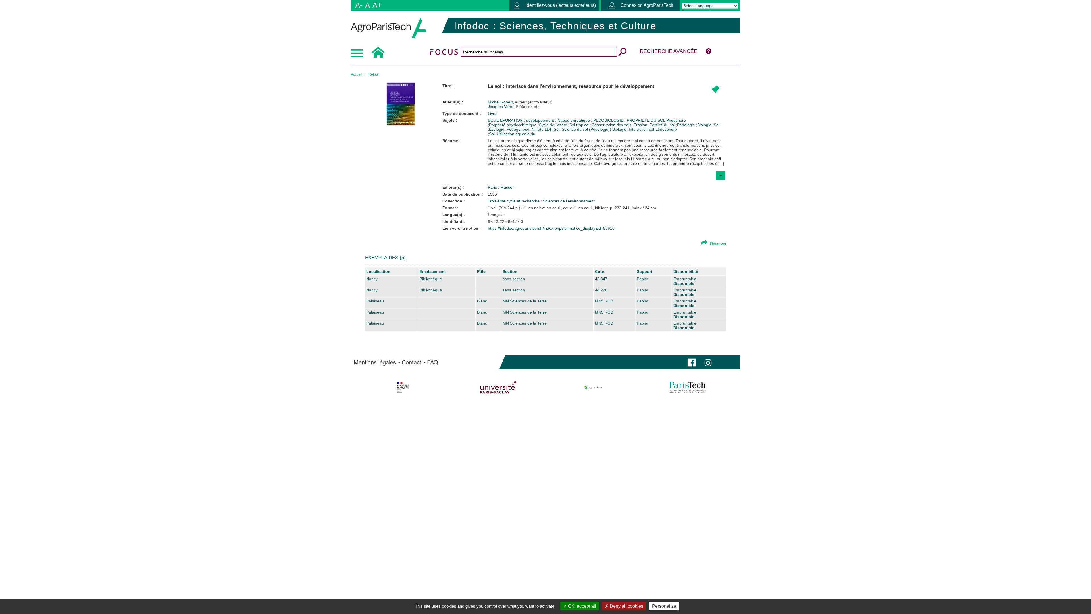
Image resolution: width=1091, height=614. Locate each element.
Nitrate (538, 129)
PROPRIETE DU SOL (646, 120)
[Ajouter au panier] (715, 90)
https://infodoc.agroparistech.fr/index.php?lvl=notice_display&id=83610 (551, 228)
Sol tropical (579, 125)
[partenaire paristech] (687, 387)
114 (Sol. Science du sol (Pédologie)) (578, 129)
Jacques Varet (514, 106)
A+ (377, 5)
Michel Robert (520, 102)
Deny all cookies (626, 606)
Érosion (640, 125)
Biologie (704, 125)
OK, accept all (581, 606)
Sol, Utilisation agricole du (512, 134)
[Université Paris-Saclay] (498, 387)
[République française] (403, 387)
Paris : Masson (501, 187)
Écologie (496, 129)
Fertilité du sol (662, 125)
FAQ (432, 362)
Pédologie (686, 125)
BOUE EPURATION (506, 120)
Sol (716, 125)
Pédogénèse (518, 129)
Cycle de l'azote (553, 125)
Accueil (356, 74)
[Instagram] (708, 362)
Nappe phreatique (574, 120)
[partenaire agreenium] (593, 387)
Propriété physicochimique (512, 125)
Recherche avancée (668, 51)
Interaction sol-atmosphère (653, 129)
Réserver (718, 243)
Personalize (664, 606)
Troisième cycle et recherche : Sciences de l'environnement (541, 201)
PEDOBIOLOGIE (608, 120)
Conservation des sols (611, 125)
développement (540, 120)
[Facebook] (691, 362)
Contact (411, 362)
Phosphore (676, 120)
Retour (373, 74)
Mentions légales (375, 362)
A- (359, 5)
